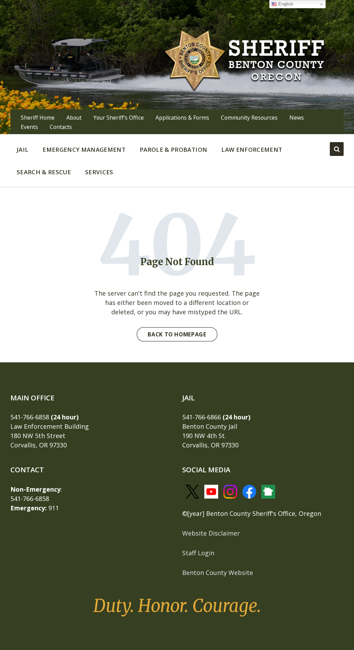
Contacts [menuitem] (61, 127)
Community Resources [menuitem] (249, 117)
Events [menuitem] (29, 127)
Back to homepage (177, 334)
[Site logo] (244, 59)
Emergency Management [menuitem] (84, 150)
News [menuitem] (296, 117)
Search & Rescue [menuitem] (44, 172)
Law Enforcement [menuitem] (251, 150)
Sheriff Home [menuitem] (38, 117)
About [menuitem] (74, 117)
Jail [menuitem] (22, 150)
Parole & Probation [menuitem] (173, 150)
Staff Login (198, 553)
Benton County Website (217, 572)
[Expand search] (337, 149)
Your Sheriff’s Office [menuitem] (118, 117)
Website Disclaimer (211, 533)
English (285, 4)
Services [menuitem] (99, 172)
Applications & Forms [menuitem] (182, 117)
